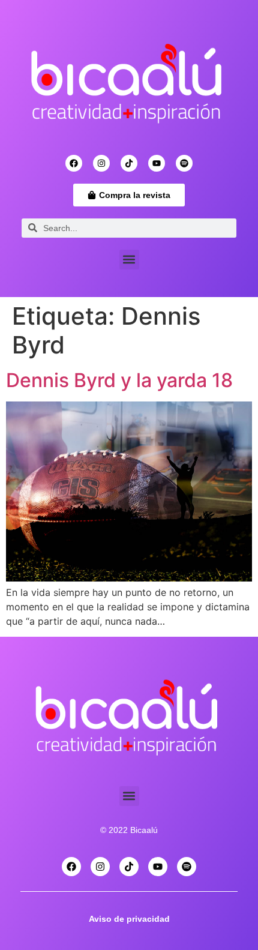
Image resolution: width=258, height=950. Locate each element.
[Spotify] (184, 163)
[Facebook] (73, 163)
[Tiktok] (129, 163)
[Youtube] (156, 163)
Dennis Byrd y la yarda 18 (119, 380)
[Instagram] (101, 163)
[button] (129, 259)
